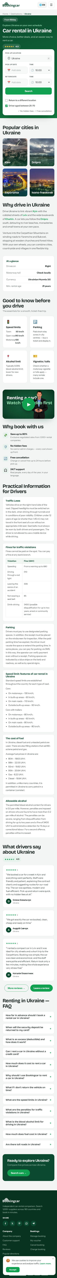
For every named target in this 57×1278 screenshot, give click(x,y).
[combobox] (31, 58)
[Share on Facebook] (5, 1223)
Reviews (6, 1249)
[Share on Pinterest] (19, 1223)
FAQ (5, 1245)
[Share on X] (12, 1223)
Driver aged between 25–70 (22, 105)
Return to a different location (22, 100)
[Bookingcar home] (11, 4)
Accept (12, 1269)
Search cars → (18, 1172)
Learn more (45, 1263)
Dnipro (44, 219)
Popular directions (11, 1253)
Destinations (16, 14)
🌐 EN (42, 5)
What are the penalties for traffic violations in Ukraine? (28, 1111)
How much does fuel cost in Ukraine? (28, 1134)
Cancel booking (37, 1245)
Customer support (11, 1240)
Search (28, 91)
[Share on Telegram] (33, 1223)
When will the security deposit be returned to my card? (28, 1028)
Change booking (37, 1249)
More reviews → (16, 988)
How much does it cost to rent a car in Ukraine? (28, 1065)
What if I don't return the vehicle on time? (28, 1089)
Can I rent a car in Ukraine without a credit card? (28, 1052)
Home (5, 14)
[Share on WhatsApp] (26, 1223)
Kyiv (35, 211)
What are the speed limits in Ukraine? (28, 1100)
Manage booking (37, 1236)
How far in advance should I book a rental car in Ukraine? (28, 1016)
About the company (12, 1236)
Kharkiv (9, 219)
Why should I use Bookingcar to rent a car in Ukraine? (28, 1077)
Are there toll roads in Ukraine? (28, 1144)
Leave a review (41, 988)
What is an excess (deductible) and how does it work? (28, 1040)
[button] (8, 58)
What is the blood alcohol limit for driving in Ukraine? (28, 1123)
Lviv (25, 215)
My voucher (35, 1240)
